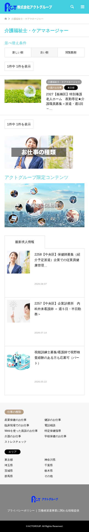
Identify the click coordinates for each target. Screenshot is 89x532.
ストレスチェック (15, 441)
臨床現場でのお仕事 (17, 425)
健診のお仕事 (52, 419)
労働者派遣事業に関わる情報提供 (58, 510)
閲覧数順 (70, 52)
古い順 (44, 52)
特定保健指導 (52, 430)
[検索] (72, 7)
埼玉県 (9, 465)
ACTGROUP (34, 526)
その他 (48, 476)
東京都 (9, 459)
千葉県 (48, 465)
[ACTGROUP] (28, 6)
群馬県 (9, 476)
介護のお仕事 (13, 436)
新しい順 (17, 52)
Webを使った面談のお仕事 (21, 430)
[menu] (82, 7)
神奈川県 (49, 459)
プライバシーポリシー (21, 510)
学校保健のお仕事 (55, 436)
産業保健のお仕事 (15, 419)
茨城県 (9, 470)
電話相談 (49, 425)
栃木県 (48, 470)
